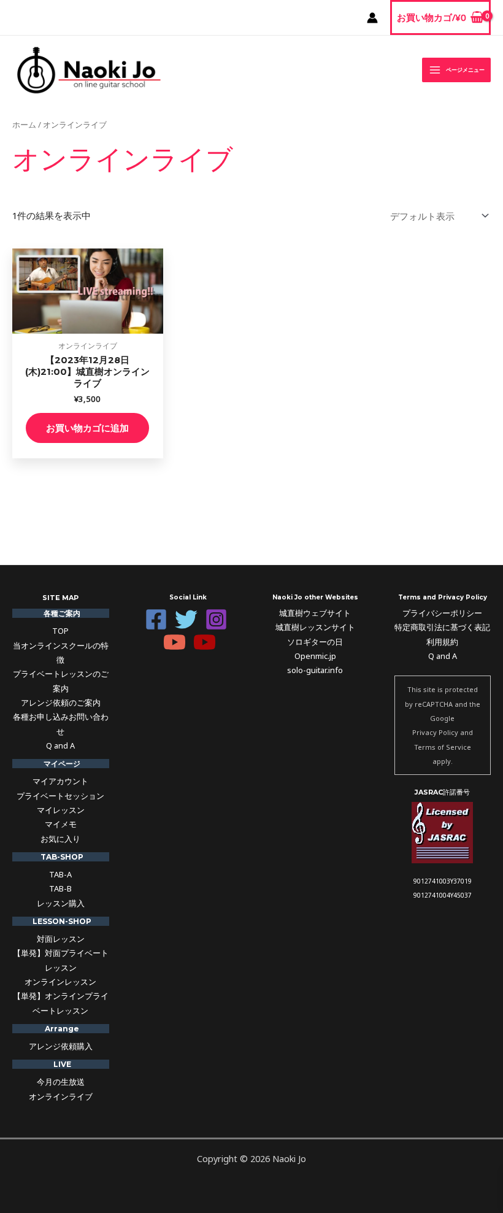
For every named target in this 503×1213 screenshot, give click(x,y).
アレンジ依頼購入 (61, 1046)
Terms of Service (442, 747)
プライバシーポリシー (442, 612)
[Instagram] (216, 619)
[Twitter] (186, 619)
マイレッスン (61, 809)
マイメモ (61, 824)
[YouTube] (174, 642)
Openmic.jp (315, 655)
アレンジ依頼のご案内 (61, 702)
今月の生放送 (61, 1081)
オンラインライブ (61, 1096)
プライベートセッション (60, 795)
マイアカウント (60, 781)
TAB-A (60, 874)
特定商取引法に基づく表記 (442, 627)
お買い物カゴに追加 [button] (87, 428)
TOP (60, 630)
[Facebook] (156, 619)
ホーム (24, 124)
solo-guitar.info (315, 670)
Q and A (60, 745)
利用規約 (442, 641)
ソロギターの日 (315, 641)
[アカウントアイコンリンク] (372, 17)
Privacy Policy (435, 732)
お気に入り (60, 838)
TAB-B (60, 888)
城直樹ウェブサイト (315, 612)
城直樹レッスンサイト (315, 627)
